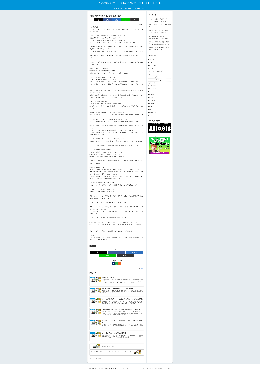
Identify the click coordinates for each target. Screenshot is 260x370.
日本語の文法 (93, 245)
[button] (134, 19)
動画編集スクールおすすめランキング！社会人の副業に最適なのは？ (160, 49)
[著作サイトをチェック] (113, 263)
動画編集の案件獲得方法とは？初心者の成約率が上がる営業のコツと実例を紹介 (160, 43)
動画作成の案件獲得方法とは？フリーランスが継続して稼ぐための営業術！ (160, 37)
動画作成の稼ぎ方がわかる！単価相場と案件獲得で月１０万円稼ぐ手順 (160, 31)
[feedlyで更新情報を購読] (116, 263)
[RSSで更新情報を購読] (119, 263)
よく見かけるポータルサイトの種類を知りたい (160, 26)
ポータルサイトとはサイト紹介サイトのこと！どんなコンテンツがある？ (160, 20)
